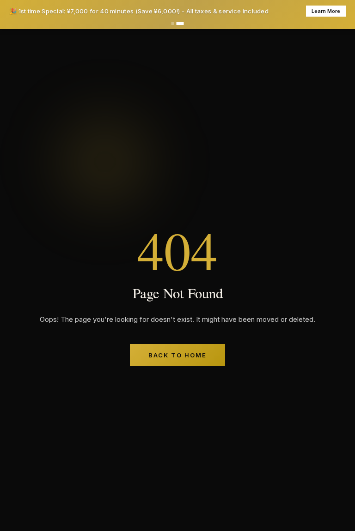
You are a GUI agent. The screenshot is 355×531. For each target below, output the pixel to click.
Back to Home (177, 355)
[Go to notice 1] (172, 23)
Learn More (326, 11)
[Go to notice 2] (180, 23)
